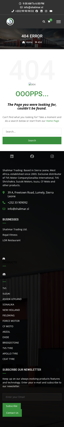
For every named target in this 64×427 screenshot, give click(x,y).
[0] (49, 21)
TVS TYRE (8, 348)
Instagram (52, 156)
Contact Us (12, 412)
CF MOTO (8, 326)
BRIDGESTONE (11, 342)
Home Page (52, 120)
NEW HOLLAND (11, 310)
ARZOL (6, 331)
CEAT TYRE (9, 359)
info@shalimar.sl (33, 7)
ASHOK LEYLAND (12, 299)
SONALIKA (8, 304)
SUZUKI (6, 293)
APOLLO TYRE (10, 353)
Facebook (32, 156)
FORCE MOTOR (11, 320)
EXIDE (6, 337)
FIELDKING (9, 315)
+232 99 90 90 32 (24, 11)
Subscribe (11, 406)
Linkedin (12, 156)
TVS (4, 288)
